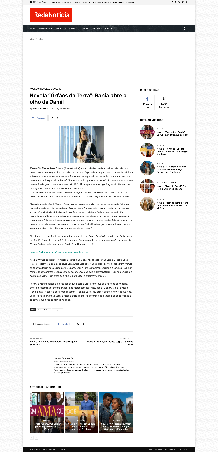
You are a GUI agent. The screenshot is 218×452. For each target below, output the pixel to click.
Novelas (39, 39)
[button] (184, 28)
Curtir (147, 97)
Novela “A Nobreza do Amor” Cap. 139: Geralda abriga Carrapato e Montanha (116, 426)
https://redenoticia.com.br (64, 361)
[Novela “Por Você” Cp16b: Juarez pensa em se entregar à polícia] (81, 412)
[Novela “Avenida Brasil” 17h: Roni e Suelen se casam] (147, 186)
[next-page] (36, 438)
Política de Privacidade (153, 449)
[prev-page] (32, 438)
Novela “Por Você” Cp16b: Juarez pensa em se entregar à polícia (81, 426)
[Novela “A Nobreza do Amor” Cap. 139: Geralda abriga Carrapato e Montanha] (116, 412)
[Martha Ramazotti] (42, 365)
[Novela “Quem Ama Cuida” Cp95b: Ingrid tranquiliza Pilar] (47, 412)
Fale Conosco (170, 449)
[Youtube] (186, 2)
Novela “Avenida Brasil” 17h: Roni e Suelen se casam (171, 187)
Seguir (164, 97)
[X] (179, 2)
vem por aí (57, 310)
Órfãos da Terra (44, 310)
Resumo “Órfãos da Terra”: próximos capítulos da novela (59, 252)
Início (32, 39)
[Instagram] (176, 2)
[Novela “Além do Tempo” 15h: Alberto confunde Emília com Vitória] (147, 204)
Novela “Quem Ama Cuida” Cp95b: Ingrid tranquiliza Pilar (47, 426)
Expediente (183, 449)
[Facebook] (172, 2)
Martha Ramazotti (41, 108)
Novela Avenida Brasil (166, 183)
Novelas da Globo (50, 89)
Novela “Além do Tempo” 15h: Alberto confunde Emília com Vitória (172, 205)
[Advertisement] (109, 62)
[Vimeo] (183, 2)
